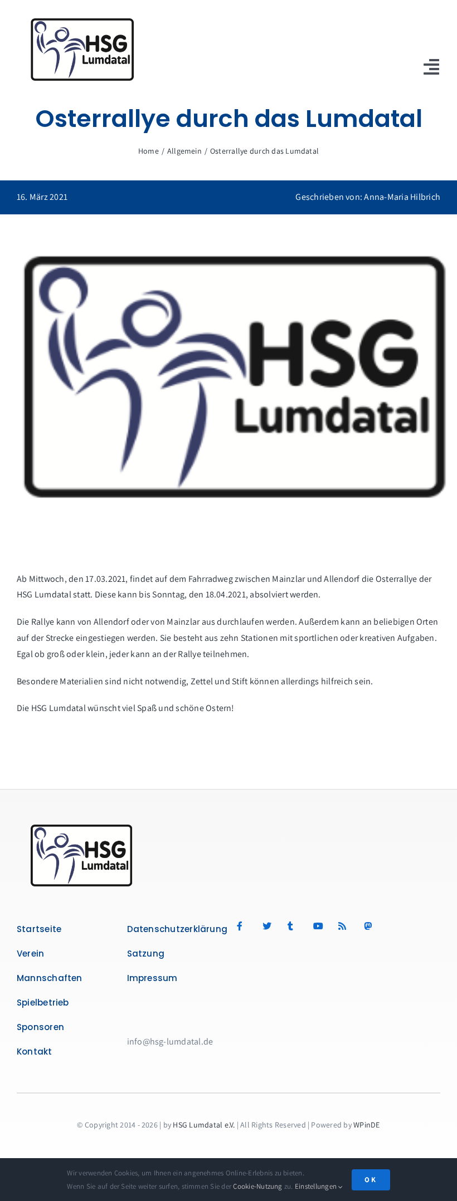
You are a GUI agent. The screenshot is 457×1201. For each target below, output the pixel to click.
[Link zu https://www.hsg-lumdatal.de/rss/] (344, 925)
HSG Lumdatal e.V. (204, 1125)
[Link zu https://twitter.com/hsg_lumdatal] (268, 925)
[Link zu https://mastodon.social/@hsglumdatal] (393, 925)
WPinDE (366, 1125)
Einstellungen (316, 1186)
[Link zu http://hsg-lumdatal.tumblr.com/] (294, 925)
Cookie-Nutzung (257, 1186)
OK (370, 1179)
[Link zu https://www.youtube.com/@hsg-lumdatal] (319, 925)
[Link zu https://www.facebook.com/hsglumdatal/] (243, 925)
